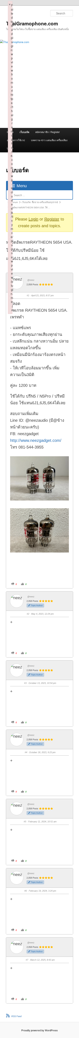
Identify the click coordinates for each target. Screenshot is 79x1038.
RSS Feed (16, 1016)
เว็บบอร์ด (24, 132)
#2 (28, 614)
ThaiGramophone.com (32, 23)
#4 (26, 752)
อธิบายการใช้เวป (16, 140)
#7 (27, 960)
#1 (28, 295)
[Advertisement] (39, 96)
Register (51, 219)
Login (33, 219)
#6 (25, 891)
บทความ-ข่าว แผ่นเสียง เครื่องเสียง (49, 140)
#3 (25, 683)
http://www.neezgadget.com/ (35, 440)
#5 (25, 821)
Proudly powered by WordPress (39, 1030)
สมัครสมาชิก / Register (47, 132)
